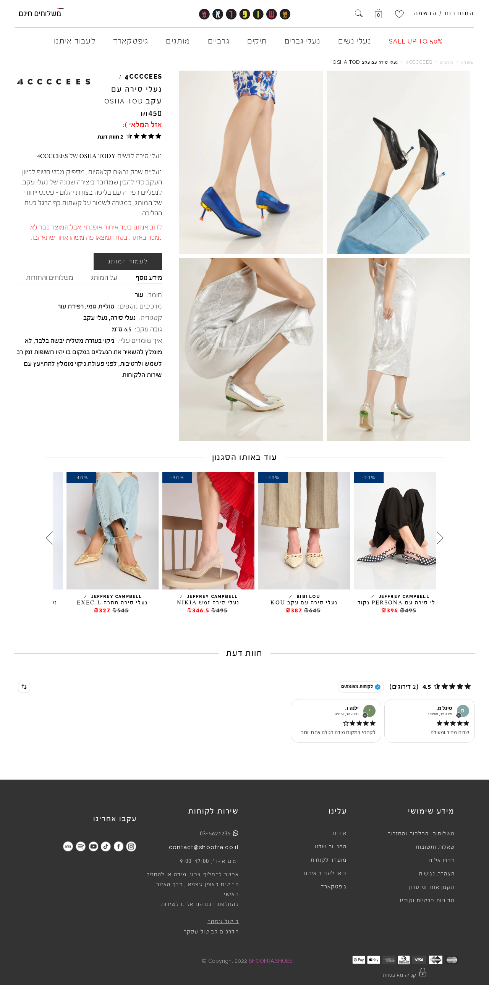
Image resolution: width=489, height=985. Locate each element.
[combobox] (24, 687)
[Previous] (440, 537)
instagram (131, 846)
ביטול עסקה (223, 922)
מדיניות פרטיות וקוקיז (427, 901)
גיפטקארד (334, 887)
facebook (118, 846)
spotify (80, 846)
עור (139, 295)
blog (68, 846)
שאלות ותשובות (435, 847)
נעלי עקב (95, 317)
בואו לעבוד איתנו (325, 873)
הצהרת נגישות (437, 874)
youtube (93, 846)
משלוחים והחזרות (49, 277)
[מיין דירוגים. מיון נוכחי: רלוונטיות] (24, 687)
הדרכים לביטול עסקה (211, 932)
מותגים (446, 62)
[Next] (49, 537)
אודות (340, 833)
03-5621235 (215, 833)
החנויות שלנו (331, 847)
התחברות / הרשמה (444, 13)
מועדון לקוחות (329, 860)
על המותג (104, 277)
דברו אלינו (442, 860)
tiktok (106, 846)
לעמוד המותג (128, 261)
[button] (128, 136)
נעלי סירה (123, 317)
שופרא (467, 62)
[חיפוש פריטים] (358, 14)
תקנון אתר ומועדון (432, 887)
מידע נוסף (149, 277)
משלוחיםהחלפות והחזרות (421, 834)
